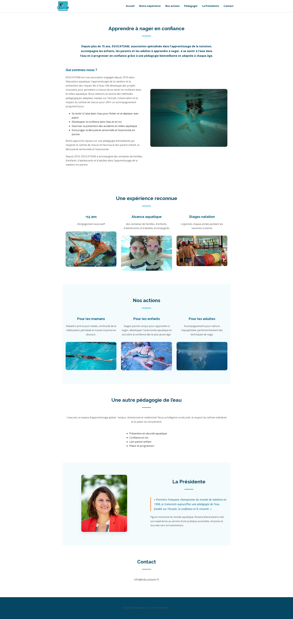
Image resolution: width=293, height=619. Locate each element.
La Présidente (210, 6)
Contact (228, 6)
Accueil (130, 6)
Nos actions (172, 6)
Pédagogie (190, 6)
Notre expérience (150, 6)
